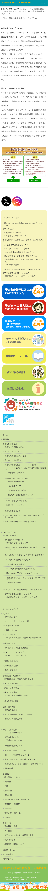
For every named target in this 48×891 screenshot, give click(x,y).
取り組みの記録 (12, 265)
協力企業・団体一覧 (12, 813)
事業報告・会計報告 (12, 804)
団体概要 (6, 774)
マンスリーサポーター (13, 733)
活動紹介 (6, 439)
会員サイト (7, 823)
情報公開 (8, 795)
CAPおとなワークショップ (15, 236)
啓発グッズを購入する (13, 719)
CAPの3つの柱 (8, 229)
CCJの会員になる (11, 737)
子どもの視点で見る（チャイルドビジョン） (22, 465)
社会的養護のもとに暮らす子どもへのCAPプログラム (26, 578)
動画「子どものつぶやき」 (17, 501)
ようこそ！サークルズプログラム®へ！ (20, 521)
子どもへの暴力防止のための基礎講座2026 (23, 638)
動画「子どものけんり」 (16, 505)
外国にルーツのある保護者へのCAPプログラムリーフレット (26, 548)
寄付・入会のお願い (11, 730)
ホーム (5, 435)
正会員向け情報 (10, 826)
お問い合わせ (8, 859)
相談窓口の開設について (14, 844)
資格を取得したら (11, 665)
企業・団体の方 (9, 707)
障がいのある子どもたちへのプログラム (20, 256)
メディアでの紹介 (11, 683)
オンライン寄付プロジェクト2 (16, 755)
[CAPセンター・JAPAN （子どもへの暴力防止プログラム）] (16, 3)
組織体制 (8, 790)
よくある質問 (8, 854)
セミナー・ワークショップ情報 (17, 621)
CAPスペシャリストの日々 (15, 652)
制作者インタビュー (16, 473)
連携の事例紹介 (10, 710)
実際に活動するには (12, 661)
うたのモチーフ (14, 486)
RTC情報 (8, 831)
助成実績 (8, 808)
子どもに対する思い (12, 460)
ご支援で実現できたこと (14, 746)
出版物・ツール (10, 630)
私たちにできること (11, 609)
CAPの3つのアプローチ (12, 233)
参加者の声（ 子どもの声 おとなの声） (20, 276)
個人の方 (6, 613)
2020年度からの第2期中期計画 (16, 799)
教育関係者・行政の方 (11, 676)
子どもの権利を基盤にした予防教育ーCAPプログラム (24, 10)
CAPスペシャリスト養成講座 (16, 648)
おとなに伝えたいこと (13, 451)
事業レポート (9, 643)
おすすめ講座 (9, 634)
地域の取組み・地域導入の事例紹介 (18, 679)
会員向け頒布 (9, 840)
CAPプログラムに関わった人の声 (16, 273)
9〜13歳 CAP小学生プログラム (17, 249)
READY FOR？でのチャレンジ (20, 495)
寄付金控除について (14, 740)
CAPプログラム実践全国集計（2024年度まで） (22, 269)
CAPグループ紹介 (11, 625)
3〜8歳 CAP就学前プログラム (16, 245)
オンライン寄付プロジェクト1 (16, 750)
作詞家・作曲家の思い (17, 481)
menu (43, 3)
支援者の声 (8, 768)
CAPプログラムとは (17, 9)
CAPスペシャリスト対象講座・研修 (18, 835)
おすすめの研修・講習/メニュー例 (18, 714)
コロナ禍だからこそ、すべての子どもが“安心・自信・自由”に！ (24, 516)
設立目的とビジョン (12, 777)
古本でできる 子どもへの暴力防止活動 (19, 759)
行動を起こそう (10, 617)
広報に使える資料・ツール (17, 695)
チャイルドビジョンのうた (17, 478)
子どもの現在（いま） (13, 511)
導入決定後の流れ (11, 701)
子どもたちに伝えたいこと (15, 456)
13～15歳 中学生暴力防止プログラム (19, 252)
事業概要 (8, 782)
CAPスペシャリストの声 (16, 655)
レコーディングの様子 (17, 490)
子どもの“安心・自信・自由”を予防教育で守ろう (23, 764)
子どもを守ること (10, 444)
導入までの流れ (10, 692)
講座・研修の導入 (11, 688)
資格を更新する (10, 670)
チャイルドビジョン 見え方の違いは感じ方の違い (26, 468)
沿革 (6, 786)
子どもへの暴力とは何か (14, 447)
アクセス (8, 817)
